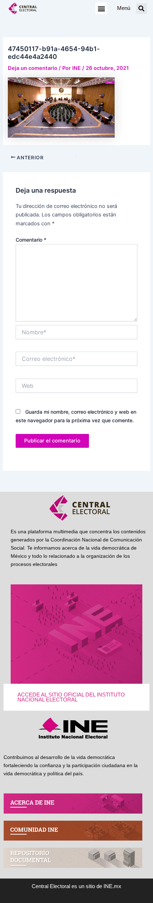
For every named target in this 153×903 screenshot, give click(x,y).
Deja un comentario (32, 68)
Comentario (31, 240)
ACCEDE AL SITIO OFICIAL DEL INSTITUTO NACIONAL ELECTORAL (71, 697)
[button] (101, 8)
